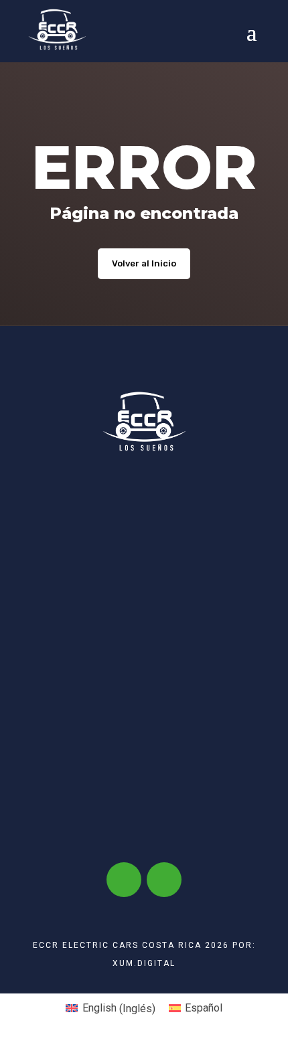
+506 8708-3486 (133, 553)
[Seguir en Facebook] (123, 879)
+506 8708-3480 (161, 710)
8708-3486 (86, 710)
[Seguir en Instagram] (164, 879)
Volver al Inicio (144, 263)
